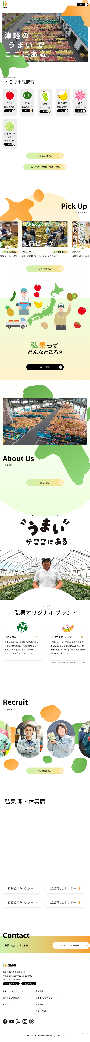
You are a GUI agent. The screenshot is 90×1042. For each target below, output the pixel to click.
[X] (18, 1021)
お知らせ (6, 1004)
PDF (10, 110)
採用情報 (39, 1004)
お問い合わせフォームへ (71, 945)
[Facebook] (5, 1021)
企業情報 (39, 991)
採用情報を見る (45, 770)
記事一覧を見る (45, 268)
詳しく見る (45, 367)
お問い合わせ (41, 1010)
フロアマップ (29, 983)
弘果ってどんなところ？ (13, 991)
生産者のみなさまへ (11, 997)
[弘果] (45, 965)
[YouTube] (11, 1021)
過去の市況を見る (45, 155)
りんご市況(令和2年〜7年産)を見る (45, 167)
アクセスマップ (11, 983)
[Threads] (31, 1021)
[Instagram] (24, 1021)
